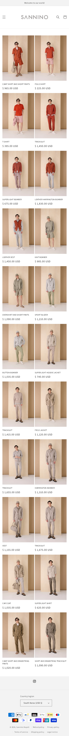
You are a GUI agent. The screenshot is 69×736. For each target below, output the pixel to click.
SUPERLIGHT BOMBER (12, 199)
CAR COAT (6, 603)
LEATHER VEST (8, 257)
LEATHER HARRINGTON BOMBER (49, 199)
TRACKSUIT (40, 141)
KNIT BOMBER (41, 257)
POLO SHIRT (40, 84)
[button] (4, 17)
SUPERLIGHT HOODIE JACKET (47, 372)
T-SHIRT (5, 141)
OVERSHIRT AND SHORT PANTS (15, 315)
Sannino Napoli (23, 727)
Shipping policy (37, 732)
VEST (4, 545)
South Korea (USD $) (33, 703)
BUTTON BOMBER (10, 372)
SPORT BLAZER (41, 315)
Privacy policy (53, 727)
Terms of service (21, 732)
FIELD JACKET (41, 430)
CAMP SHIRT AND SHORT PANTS (16, 84)
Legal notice (52, 732)
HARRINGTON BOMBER (45, 488)
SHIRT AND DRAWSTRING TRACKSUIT (50, 661)
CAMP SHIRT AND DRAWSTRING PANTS (15, 662)
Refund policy (38, 727)
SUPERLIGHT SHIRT (43, 603)
